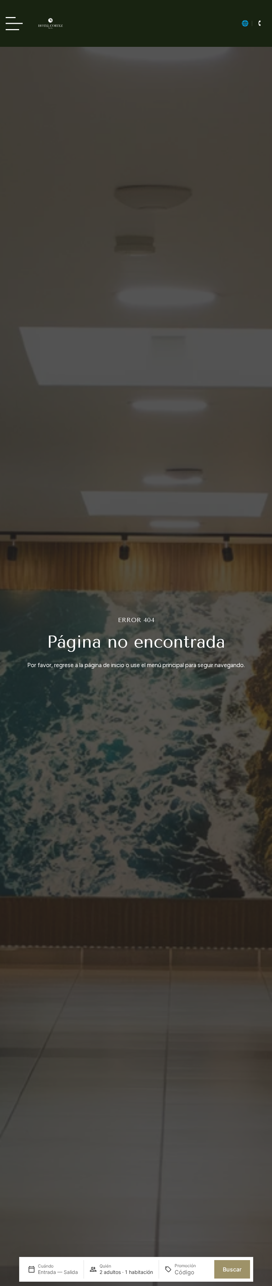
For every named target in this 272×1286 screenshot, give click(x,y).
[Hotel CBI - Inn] (50, 23)
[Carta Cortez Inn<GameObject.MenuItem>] (16, 23)
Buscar (232, 1269)
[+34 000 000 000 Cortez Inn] (259, 23)
